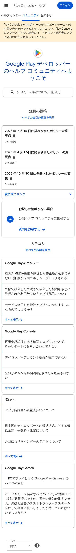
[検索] (12, 92)
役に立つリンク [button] (15, 194)
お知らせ (46, 15)
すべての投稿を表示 (38, 250)
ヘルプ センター (11, 15)
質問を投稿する (30, 229)
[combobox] (38, 92)
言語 (13, 540)
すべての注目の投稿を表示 (38, 117)
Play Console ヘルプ (29, 5)
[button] (6, 5)
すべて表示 (12, 319)
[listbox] (19, 546)
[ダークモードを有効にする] (37, 545)
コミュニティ (31, 15)
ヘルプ (28, 24)
